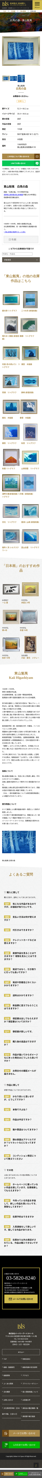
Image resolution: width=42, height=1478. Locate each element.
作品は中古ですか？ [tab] (18, 1119)
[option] (21, 51)
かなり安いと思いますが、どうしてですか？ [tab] (19, 1098)
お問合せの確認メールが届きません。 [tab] (20, 1072)
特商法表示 (26, 1359)
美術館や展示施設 (29, 1416)
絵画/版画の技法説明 (30, 1367)
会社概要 (7, 1392)
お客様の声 (26, 1400)
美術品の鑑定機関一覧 (30, 1408)
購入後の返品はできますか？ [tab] (20, 1043)
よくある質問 (8, 1384)
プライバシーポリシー (30, 1384)
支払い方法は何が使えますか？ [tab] (20, 918)
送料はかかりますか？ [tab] (19, 995)
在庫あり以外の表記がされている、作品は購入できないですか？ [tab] (21, 1242)
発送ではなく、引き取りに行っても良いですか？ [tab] (20, 971)
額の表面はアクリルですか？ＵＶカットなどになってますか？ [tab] (20, 1142)
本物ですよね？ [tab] (16, 1109)
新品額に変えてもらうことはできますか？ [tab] (21, 1007)
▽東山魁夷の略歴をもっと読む (15, 232)
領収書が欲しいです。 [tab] (19, 1031)
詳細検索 (7, 260)
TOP (5, 1359)
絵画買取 (7, 1375)
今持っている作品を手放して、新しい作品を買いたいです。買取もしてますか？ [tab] (21, 1203)
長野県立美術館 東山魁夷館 (13, 195)
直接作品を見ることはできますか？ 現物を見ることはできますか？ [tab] (20, 956)
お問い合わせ (8, 1400)
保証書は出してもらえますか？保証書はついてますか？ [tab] (21, 1020)
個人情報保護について (30, 1392)
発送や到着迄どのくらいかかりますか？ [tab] (20, 984)
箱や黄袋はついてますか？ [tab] (21, 1129)
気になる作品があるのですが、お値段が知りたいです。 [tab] (20, 905)
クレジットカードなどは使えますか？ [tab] (20, 941)
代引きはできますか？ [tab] (19, 930)
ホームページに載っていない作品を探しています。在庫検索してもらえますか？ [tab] (21, 1187)
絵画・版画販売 (9, 1367)
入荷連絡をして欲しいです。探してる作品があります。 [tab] (20, 1228)
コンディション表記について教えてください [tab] (20, 1157)
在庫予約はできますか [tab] (19, 1216)
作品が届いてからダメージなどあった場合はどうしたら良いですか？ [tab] (21, 1057)
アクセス (26, 1375)
